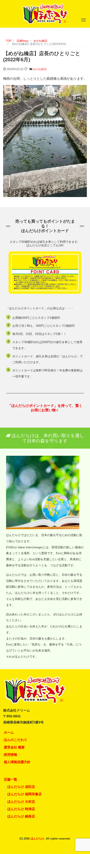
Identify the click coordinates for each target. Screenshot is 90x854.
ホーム (9, 732)
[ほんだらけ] (45, 13)
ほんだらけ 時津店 (21, 809)
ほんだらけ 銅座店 (21, 816)
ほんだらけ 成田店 (21, 787)
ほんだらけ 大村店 (21, 801)
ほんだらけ (37, 838)
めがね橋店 (40, 69)
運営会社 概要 (14, 747)
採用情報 (10, 754)
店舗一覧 (10, 779)
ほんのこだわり (15, 740)
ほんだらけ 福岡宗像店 (24, 794)
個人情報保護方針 (17, 762)
